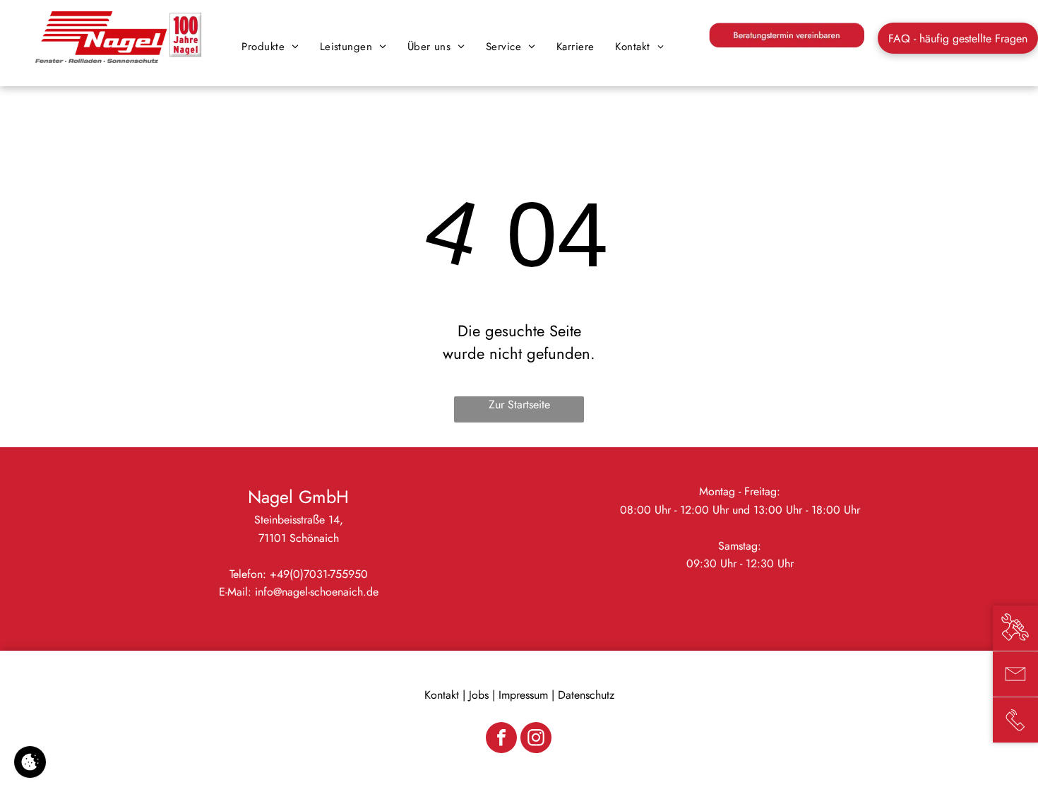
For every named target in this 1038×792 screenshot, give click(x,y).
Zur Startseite (519, 404)
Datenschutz (586, 695)
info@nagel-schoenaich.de (316, 592)
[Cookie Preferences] (30, 762)
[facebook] (501, 739)
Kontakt (441, 695)
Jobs (479, 695)
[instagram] (535, 739)
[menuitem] (270, 46)
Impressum (523, 695)
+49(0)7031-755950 (319, 574)
